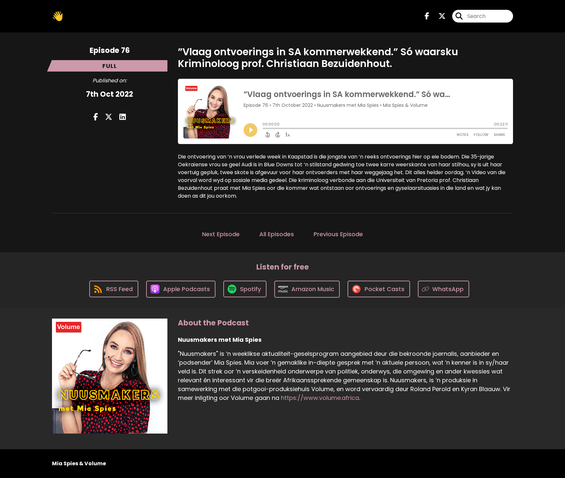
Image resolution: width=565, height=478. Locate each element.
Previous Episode (338, 234)
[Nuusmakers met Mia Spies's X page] (438, 16)
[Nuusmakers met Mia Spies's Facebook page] (427, 16)
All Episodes (276, 234)
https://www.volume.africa (320, 398)
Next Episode (221, 234)
